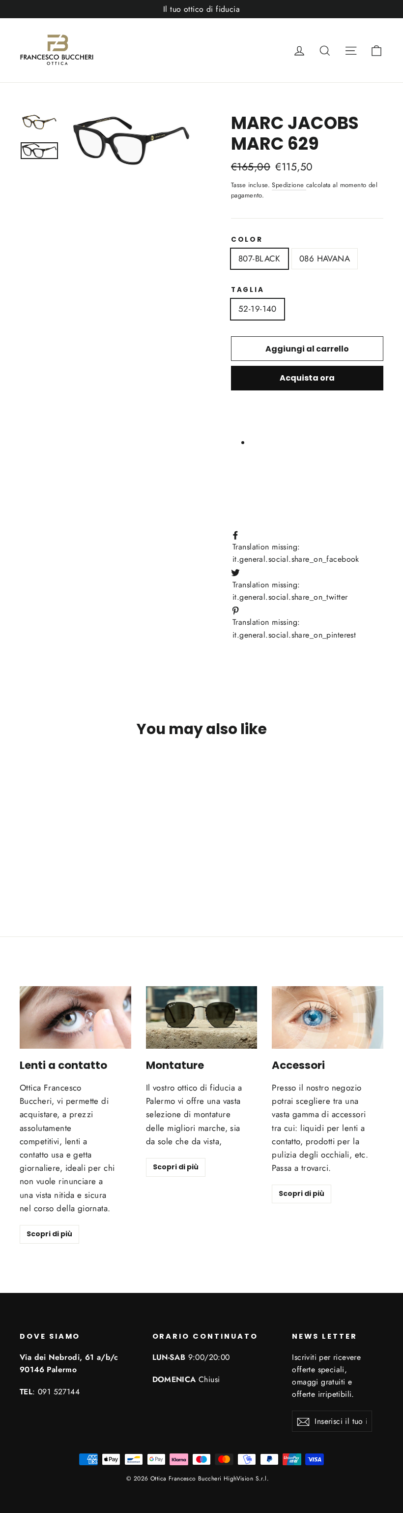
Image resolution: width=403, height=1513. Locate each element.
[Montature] (202, 1017)
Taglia (247, 290)
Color (247, 240)
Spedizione (289, 185)
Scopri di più (49, 1234)
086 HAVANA (324, 258)
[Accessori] (327, 1017)
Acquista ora (307, 378)
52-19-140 (257, 309)
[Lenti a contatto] (75, 1017)
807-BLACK (259, 258)
